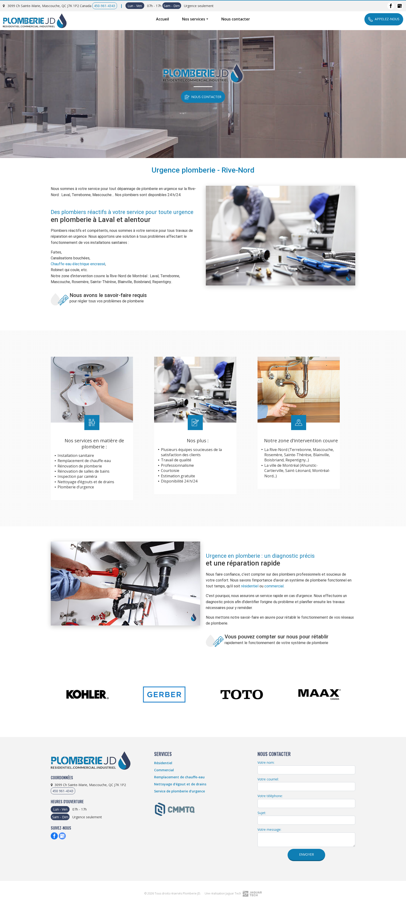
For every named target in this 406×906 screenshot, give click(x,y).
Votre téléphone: (270, 796)
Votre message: (269, 829)
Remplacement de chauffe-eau (179, 777)
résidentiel (249, 586)
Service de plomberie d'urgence (179, 791)
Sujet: (262, 813)
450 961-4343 (62, 791)
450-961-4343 (104, 6)
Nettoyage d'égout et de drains (180, 784)
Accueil (162, 19)
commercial (274, 586)
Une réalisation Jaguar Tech (223, 893)
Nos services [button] (193, 19)
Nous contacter (235, 19)
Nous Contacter (206, 97)
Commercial (164, 770)
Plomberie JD (191, 893)
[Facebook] (390, 5)
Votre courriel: (268, 779)
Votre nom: (266, 762)
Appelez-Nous (387, 19)
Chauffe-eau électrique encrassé (78, 264)
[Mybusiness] (399, 5)
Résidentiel (163, 763)
